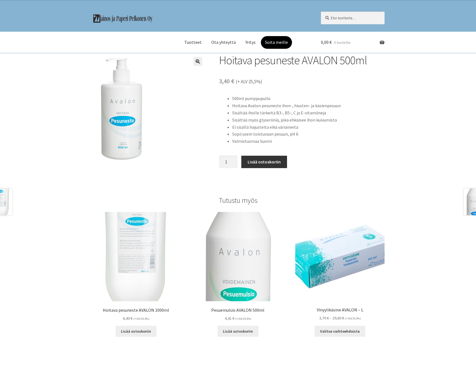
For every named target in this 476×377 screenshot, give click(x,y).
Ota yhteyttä (223, 42)
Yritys (250, 42)
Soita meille (276, 42)
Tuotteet (193, 42)
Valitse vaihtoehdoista (340, 331)
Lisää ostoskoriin (264, 162)
